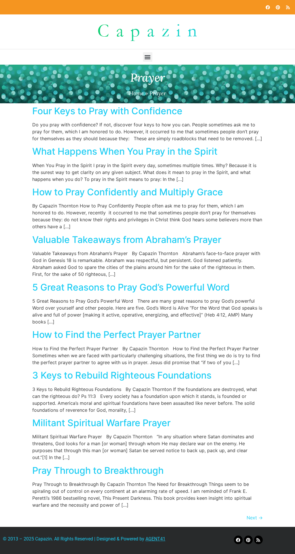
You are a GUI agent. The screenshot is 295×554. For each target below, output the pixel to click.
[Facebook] (267, 7)
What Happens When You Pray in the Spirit (125, 151)
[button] (147, 57)
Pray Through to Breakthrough (98, 470)
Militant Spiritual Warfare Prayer (101, 422)
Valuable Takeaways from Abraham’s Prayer (126, 239)
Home (136, 93)
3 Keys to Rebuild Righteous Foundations (121, 375)
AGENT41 (155, 539)
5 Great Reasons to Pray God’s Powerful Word (131, 287)
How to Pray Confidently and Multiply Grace (127, 192)
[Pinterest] (277, 7)
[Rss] (287, 7)
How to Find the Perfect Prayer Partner (116, 334)
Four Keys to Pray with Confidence (107, 111)
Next (255, 518)
